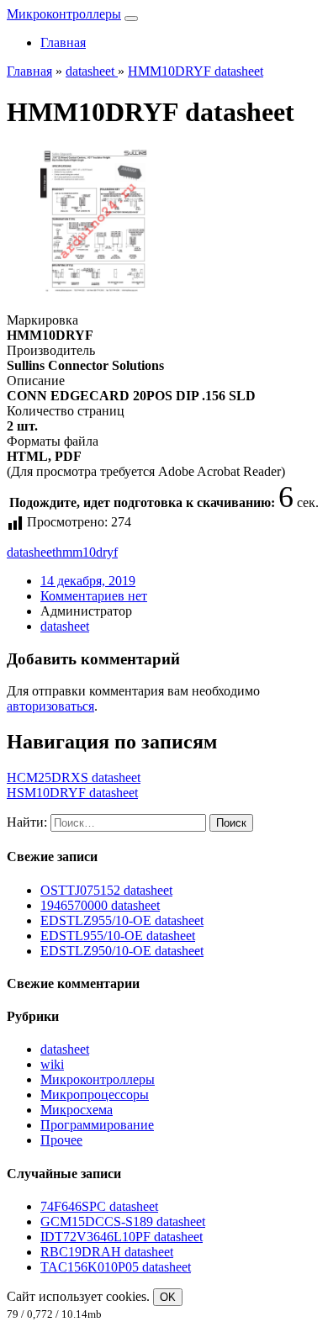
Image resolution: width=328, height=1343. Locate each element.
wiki (52, 1064)
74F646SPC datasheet (99, 1206)
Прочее (61, 1140)
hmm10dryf (87, 552)
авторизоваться (50, 706)
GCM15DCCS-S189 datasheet (122, 1221)
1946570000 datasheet (100, 905)
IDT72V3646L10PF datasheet (121, 1236)
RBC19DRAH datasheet (106, 1252)
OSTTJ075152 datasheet (106, 890)
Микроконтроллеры (64, 14)
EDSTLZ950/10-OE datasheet (122, 951)
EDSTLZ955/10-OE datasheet (122, 920)
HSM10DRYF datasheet (72, 792)
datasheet (31, 552)
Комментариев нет (93, 596)
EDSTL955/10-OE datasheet (117, 935)
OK (168, 1297)
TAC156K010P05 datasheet (115, 1267)
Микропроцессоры (94, 1094)
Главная (63, 42)
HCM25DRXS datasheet (73, 777)
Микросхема (76, 1109)
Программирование (97, 1125)
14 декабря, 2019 (87, 581)
